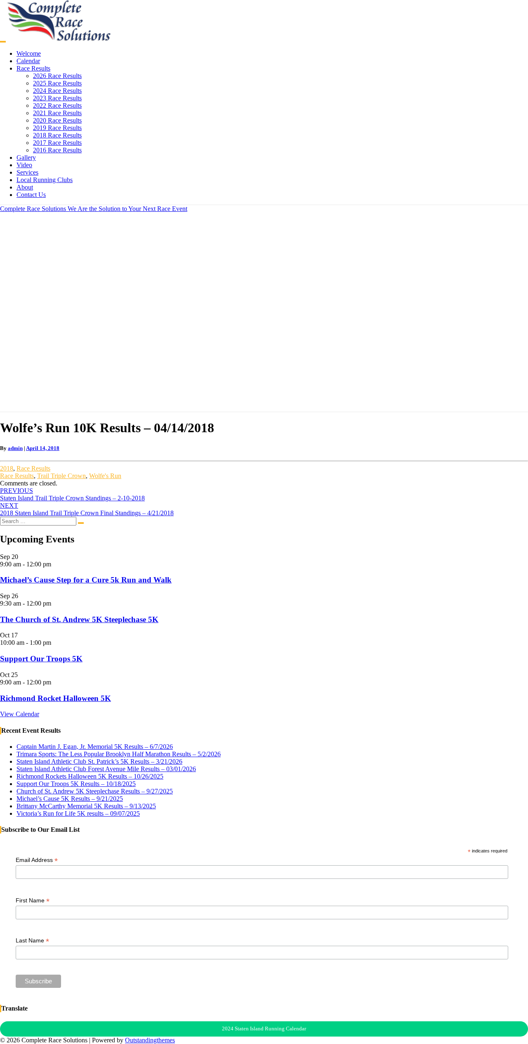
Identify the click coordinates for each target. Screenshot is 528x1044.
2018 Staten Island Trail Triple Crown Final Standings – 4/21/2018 (87, 509)
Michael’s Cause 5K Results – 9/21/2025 (69, 798)
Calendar (28, 60)
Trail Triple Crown (61, 475)
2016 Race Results (57, 150)
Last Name (32, 941)
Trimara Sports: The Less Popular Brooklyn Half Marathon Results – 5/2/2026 (118, 754)
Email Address (37, 860)
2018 (6, 468)
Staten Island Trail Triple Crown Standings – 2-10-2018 (72, 494)
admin (15, 448)
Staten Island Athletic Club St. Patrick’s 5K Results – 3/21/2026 (99, 761)
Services (27, 172)
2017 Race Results (57, 142)
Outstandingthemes (150, 1040)
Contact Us (31, 194)
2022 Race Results (57, 105)
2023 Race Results (57, 98)
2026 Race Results (57, 75)
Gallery (26, 157)
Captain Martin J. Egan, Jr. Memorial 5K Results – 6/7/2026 (94, 746)
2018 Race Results (57, 135)
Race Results (33, 68)
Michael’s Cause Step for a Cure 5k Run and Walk (86, 579)
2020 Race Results (57, 120)
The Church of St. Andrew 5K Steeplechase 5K (79, 619)
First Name (33, 900)
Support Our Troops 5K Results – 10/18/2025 (76, 783)
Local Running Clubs (44, 179)
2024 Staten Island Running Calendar (264, 1028)
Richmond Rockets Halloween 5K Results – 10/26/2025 (89, 776)
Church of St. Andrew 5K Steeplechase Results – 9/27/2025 (94, 791)
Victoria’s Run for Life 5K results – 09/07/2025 (78, 813)
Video (24, 164)
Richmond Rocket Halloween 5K (55, 698)
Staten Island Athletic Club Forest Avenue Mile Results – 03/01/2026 (106, 768)
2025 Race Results (57, 83)
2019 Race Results (57, 127)
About (24, 187)
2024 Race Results (57, 90)
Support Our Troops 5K (41, 658)
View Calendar (19, 713)
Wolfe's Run (105, 475)
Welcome (28, 53)
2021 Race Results (57, 112)
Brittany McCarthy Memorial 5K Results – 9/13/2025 (86, 806)
